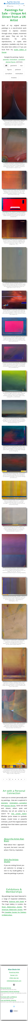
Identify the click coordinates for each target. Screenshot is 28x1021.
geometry (6, 59)
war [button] (21, 65)
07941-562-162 (14, 978)
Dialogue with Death (16, 901)
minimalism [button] (19, 73)
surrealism (21, 59)
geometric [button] (13, 65)
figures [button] (9, 69)
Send (21, 953)
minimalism (13, 59)
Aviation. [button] (14, 78)
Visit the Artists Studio (11, 860)
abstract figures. (11, 62)
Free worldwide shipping (8, 1000)
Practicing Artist (14, 972)
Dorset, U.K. (14, 975)
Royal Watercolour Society (12, 907)
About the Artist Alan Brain (14, 839)
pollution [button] (18, 69)
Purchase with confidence (9, 997)
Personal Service (6, 988)
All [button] (6, 65)
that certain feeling (19, 814)
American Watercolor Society (12, 910)
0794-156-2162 (14, 2)
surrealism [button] (8, 73)
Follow (15, 1011)
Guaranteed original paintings (10, 991)
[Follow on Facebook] (11, 1011)
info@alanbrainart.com (14, 981)
